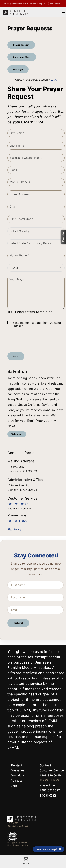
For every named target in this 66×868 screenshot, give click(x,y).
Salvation (16, 434)
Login (54, 79)
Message (18, 69)
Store (26, 863)
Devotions (18, 775)
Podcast (16, 780)
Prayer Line (47, 785)
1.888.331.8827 (17, 521)
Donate (63, 237)
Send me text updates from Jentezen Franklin (37, 324)
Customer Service (52, 770)
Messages (17, 770)
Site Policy (14, 529)
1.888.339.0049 (17, 504)
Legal (14, 785)
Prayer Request (21, 44)
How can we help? (46, 849)
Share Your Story (21, 57)
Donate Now (55, 3)
